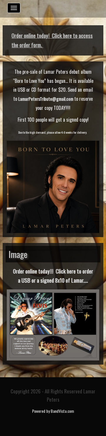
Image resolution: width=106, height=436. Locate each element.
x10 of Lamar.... (73, 280)
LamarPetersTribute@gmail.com (45, 99)
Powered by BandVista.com (53, 411)
